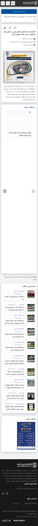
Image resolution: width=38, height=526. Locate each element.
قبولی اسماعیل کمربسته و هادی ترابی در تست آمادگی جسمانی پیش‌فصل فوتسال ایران (15, 398)
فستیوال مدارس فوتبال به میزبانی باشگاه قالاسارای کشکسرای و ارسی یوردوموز (14, 363)
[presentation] (33, 191)
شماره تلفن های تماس (31, 503)
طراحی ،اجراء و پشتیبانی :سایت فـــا (27, 516)
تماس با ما (16, 503)
